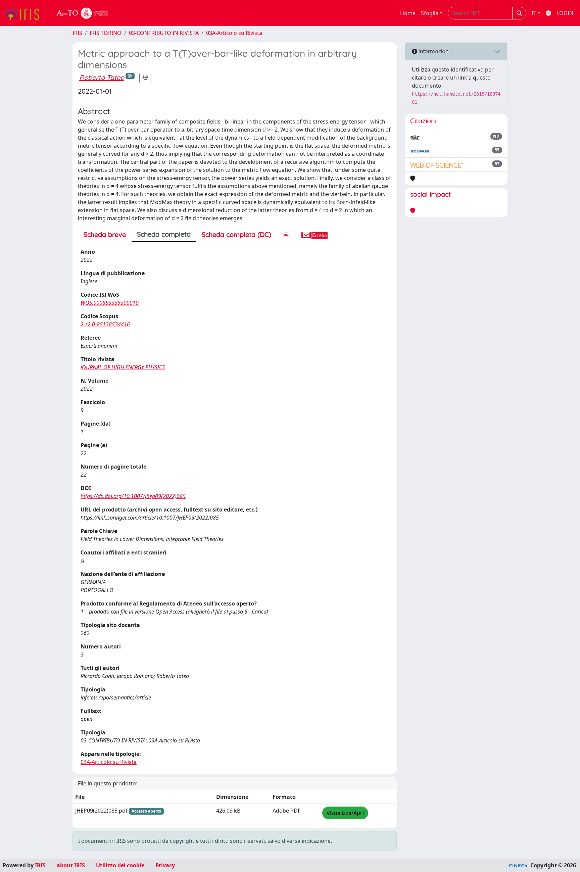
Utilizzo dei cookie (120, 865)
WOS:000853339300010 (110, 302)
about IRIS (71, 865)
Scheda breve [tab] (105, 234)
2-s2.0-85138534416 (105, 324)
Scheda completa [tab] (164, 234)
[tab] (286, 235)
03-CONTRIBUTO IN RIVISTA (164, 33)
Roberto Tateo (101, 77)
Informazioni (433, 51)
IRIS (77, 33)
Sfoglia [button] (429, 13)
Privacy (165, 865)
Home (408, 13)
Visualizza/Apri (345, 813)
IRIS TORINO (106, 33)
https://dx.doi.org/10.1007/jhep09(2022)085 (133, 496)
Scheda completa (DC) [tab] (236, 234)
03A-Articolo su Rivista (234, 33)
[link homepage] (24, 13)
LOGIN (565, 13)
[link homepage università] (82, 13)
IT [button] (534, 13)
